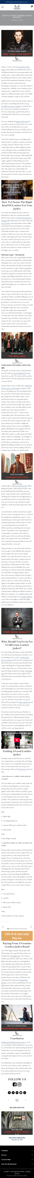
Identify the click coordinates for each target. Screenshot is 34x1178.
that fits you (22, 769)
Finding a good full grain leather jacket (13, 1042)
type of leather (5, 223)
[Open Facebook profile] (15, 1084)
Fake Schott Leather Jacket (17, 1137)
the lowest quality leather (19, 486)
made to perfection (24, 702)
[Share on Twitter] (13, 1092)
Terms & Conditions (12, 1176)
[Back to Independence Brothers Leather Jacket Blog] (17, 1100)
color (2, 229)
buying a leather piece (21, 121)
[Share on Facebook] (9, 1092)
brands (27, 268)
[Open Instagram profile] (19, 1084)
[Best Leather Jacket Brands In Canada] (25, 1100)
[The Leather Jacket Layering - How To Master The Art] (8, 1100)
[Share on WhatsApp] (24, 1092)
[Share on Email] (20, 1092)
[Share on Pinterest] (17, 1092)
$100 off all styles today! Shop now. (17, 936)
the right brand (15, 956)
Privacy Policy (23, 1176)
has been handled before (19, 373)
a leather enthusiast (26, 597)
